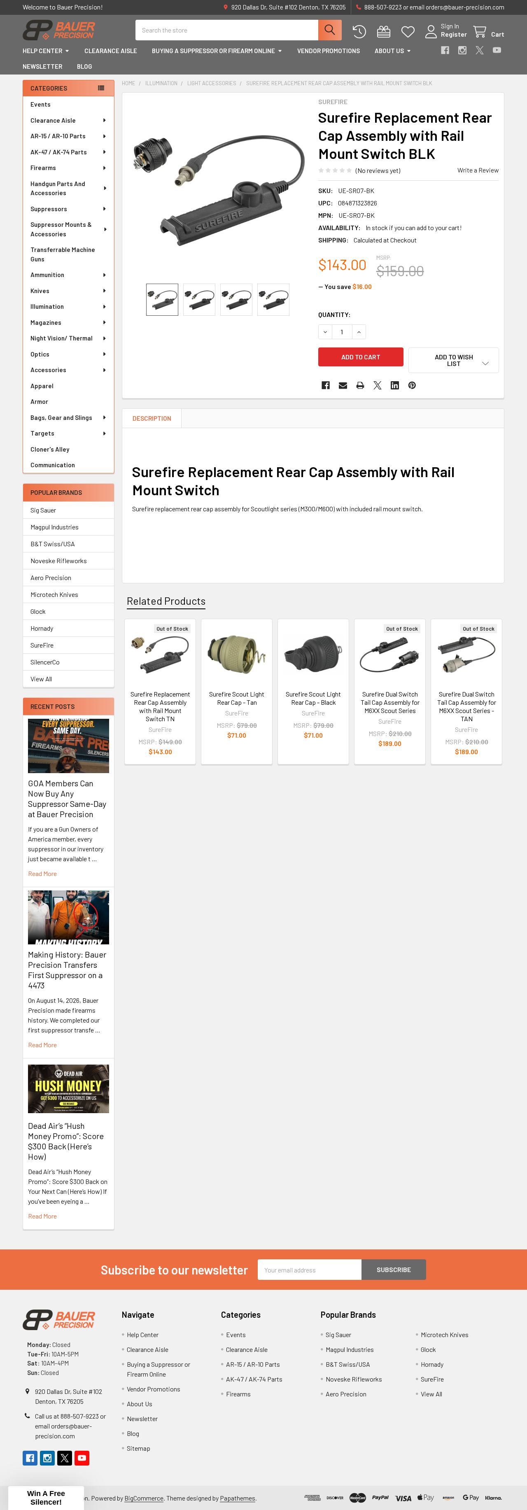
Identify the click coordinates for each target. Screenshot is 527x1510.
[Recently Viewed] (361, 32)
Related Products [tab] (166, 600)
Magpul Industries (54, 527)
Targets (42, 433)
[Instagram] (462, 50)
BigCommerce (143, 1498)
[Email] (343, 385)
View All (41, 679)
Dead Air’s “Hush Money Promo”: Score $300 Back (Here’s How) (66, 1141)
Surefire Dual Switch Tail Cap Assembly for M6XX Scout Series (390, 702)
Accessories (48, 369)
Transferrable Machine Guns (62, 254)
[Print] (360, 385)
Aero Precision (50, 577)
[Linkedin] (394, 385)
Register (454, 34)
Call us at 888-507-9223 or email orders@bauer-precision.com (70, 1426)
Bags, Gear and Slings (61, 417)
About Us (389, 50)
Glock (38, 611)
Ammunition (47, 274)
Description (152, 418)
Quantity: (334, 314)
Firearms (43, 167)
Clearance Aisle (110, 50)
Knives (39, 290)
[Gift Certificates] (385, 32)
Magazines (45, 322)
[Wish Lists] (410, 32)
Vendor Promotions (328, 50)
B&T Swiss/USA (52, 544)
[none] (217, 188)
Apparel (42, 385)
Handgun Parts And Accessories (57, 188)
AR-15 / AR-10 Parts (58, 136)
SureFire (42, 645)
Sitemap (138, 1448)
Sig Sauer (43, 510)
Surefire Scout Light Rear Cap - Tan (236, 698)
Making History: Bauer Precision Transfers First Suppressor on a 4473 (67, 969)
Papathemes (237, 1498)
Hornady (41, 628)
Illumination (47, 306)
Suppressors (48, 208)
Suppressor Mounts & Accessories (61, 229)
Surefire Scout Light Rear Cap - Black (313, 698)
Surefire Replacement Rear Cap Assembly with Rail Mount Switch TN (160, 706)
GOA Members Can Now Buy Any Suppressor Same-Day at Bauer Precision (67, 798)
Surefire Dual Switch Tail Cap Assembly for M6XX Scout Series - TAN (466, 706)
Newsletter (42, 66)
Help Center (42, 50)
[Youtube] (497, 50)
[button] (453, 360)
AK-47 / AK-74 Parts (58, 152)
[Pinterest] (412, 385)
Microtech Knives (54, 594)
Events (40, 104)
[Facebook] (445, 50)
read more (42, 873)
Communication (52, 464)
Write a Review (478, 170)
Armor (39, 401)
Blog (84, 66)
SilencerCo (45, 662)
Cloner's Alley (49, 449)
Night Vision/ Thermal (61, 338)
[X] (479, 50)
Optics (39, 354)
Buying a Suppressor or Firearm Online (213, 50)
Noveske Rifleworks (58, 560)
